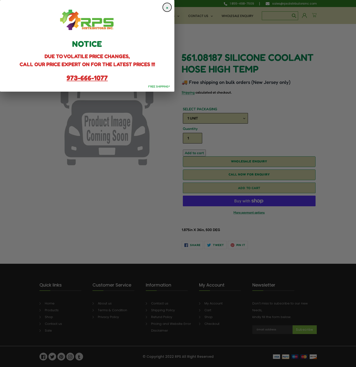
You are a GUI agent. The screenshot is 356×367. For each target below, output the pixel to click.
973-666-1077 (87, 78)
